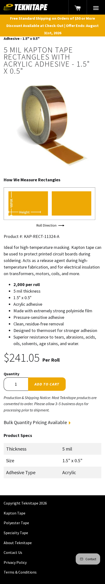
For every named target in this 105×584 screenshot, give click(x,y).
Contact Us (13, 552)
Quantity (11, 373)
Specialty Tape (16, 532)
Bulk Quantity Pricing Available (35, 422)
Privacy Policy (15, 562)
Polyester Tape (16, 522)
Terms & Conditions (20, 572)
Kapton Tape (14, 513)
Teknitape (29, 503)
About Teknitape (18, 542)
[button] (96, 7)
